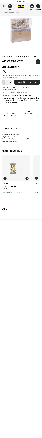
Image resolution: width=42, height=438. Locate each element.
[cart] (38, 6)
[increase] (10, 82)
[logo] (21, 6)
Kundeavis (22, 1)
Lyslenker (34, 57)
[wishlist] (10, 6)
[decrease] (3, 82)
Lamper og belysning (22, 57)
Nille (3, 57)
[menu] (4, 6)
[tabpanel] (21, 137)
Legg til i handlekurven (26, 82)
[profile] (32, 6)
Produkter (10, 57)
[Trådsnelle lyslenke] (16, 165)
